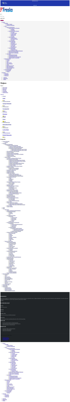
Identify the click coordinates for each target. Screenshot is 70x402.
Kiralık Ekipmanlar (6, 284)
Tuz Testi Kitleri (12, 199)
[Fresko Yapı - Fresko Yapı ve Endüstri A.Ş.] (6, 11)
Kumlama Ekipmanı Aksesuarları (12, 153)
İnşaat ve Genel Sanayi (10, 27)
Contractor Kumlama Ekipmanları (15, 146)
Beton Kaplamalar (10, 66)
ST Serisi (12, 36)
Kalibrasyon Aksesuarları (13, 162)
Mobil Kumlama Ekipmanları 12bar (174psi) (19, 149)
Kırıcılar (8, 71)
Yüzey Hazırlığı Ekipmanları (14, 200)
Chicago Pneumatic (7, 69)
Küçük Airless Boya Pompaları (14, 28)
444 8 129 (35, 5)
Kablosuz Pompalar (8, 289)
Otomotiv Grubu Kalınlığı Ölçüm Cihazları (16, 163)
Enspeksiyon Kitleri (10, 171)
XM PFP (10, 212)
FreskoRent (6, 73)
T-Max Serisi (11, 264)
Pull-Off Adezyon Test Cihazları (12, 190)
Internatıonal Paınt (7, 58)
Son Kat (8, 59)
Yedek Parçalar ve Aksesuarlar (14, 57)
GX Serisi (12, 32)
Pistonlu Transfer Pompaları (16, 231)
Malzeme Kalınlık (10, 184)
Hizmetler (4, 72)
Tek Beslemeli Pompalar (13, 54)
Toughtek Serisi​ (12, 265)
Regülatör (11, 238)
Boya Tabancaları (12, 233)
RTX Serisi (11, 263)
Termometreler (11, 188)
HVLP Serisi (13, 48)
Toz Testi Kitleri (12, 198)
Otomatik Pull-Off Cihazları (14, 193)
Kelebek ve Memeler (12, 237)
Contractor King (14, 217)
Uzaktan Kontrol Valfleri (11, 156)
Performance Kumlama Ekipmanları (15, 148)
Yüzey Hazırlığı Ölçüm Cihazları (12, 197)
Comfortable (5, 91)
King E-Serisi (13, 218)
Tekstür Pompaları (12, 41)
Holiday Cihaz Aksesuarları (14, 174)
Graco (5, 26)
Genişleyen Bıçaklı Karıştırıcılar (16, 224)
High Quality (5, 87)
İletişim (4, 79)
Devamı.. (2, 300)
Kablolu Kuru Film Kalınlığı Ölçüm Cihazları (17, 160)
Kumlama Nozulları (10, 155)
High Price (4, 89)
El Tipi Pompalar (8, 287)
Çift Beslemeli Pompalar (13, 55)
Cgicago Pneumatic (6, 141)
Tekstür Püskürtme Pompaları (10, 290)
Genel (4, 207)
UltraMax (12, 29)
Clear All (2, 94)
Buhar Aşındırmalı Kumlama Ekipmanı (14, 210)
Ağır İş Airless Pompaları (11, 242)
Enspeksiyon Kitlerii (10, 172)
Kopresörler (9, 70)
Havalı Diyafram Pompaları (18, 230)
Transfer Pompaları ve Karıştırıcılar (15, 56)
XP (9, 214)
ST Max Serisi (11, 255)
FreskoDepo (6, 74)
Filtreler (10, 234)
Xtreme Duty (13, 226)
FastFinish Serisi (14, 365)
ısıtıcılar (10, 236)
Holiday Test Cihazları (11, 173)
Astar (7, 61)
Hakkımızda (5, 399)
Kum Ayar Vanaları (10, 152)
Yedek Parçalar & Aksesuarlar (12, 232)
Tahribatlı (10, 180)
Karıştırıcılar (11, 223)
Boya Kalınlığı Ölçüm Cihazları (12, 159)
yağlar (10, 240)
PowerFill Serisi (13, 46)
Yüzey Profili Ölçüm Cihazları (12, 202)
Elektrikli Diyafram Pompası (18, 229)
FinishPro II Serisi (14, 49)
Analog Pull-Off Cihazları (13, 191)
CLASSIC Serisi (14, 33)
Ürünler (3, 22)
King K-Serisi (13, 219)
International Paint (6, 273)
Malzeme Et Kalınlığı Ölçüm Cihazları (13, 181)
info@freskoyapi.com (3, 307)
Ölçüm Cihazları (9, 24)
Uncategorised (5, 286)
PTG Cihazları (11, 183)
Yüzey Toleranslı (9, 63)
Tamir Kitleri (11, 239)
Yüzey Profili (9, 201)
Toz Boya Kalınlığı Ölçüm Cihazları (15, 164)
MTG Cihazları (11, 182)
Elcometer (6, 23)
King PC (12, 220)
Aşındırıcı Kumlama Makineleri (12, 145)
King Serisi (11, 216)
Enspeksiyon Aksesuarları (11, 170)
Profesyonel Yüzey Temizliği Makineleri (16, 50)
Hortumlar (11, 235)
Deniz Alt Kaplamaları (10, 67)
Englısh (5, 3)
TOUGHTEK (9, 266)
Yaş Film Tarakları (12, 165)
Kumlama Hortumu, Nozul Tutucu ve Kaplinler (15, 154)
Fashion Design (5, 92)
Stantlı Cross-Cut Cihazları (13, 169)
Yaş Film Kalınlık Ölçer (11, 196)
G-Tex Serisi (13, 366)
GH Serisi (12, 40)
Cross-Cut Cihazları (10, 167)
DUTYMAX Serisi (14, 39)
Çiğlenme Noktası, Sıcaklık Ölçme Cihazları (14, 166)
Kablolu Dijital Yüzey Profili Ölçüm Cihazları (17, 204)
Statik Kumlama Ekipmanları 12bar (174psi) (19, 150)
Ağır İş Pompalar (12, 37)
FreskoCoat (6, 75)
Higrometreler (11, 186)
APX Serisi (13, 367)
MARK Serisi (13, 35)
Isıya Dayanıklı (9, 68)
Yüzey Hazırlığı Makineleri (13, 51)
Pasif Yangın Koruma (10, 65)
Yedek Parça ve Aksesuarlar (13, 52)
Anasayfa (4, 398)
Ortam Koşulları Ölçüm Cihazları (12, 185)
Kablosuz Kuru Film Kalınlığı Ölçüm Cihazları (17, 161)
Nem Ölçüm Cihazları (13, 187)
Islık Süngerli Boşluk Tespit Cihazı (15, 175)
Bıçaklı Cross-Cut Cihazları (14, 168)
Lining (8, 64)
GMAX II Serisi (14, 38)
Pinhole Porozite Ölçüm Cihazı (12, 189)
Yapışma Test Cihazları (11, 195)
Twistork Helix (14, 225)
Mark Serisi (11, 254)
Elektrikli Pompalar (8, 288)
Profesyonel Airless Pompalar (14, 31)
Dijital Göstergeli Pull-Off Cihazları (15, 192)
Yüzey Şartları (9, 205)
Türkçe (5, 2)
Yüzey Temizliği (10, 206)
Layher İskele (5, 285)
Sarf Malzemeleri (10, 194)
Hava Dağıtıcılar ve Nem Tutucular (13, 151)
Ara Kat (8, 60)
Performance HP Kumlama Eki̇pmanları (16, 147)
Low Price (4, 90)
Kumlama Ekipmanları (10, 25)
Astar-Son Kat (9, 62)
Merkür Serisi (11, 221)
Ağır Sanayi (9, 53)
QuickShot (13, 30)
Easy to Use (5, 88)
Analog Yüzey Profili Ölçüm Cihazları (15, 203)
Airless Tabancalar (12, 268)
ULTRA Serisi (13, 34)
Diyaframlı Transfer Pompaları (16, 228)
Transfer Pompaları (12, 227)
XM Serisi (11, 213)
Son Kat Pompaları (12, 47)
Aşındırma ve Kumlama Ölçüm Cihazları (14, 158)
